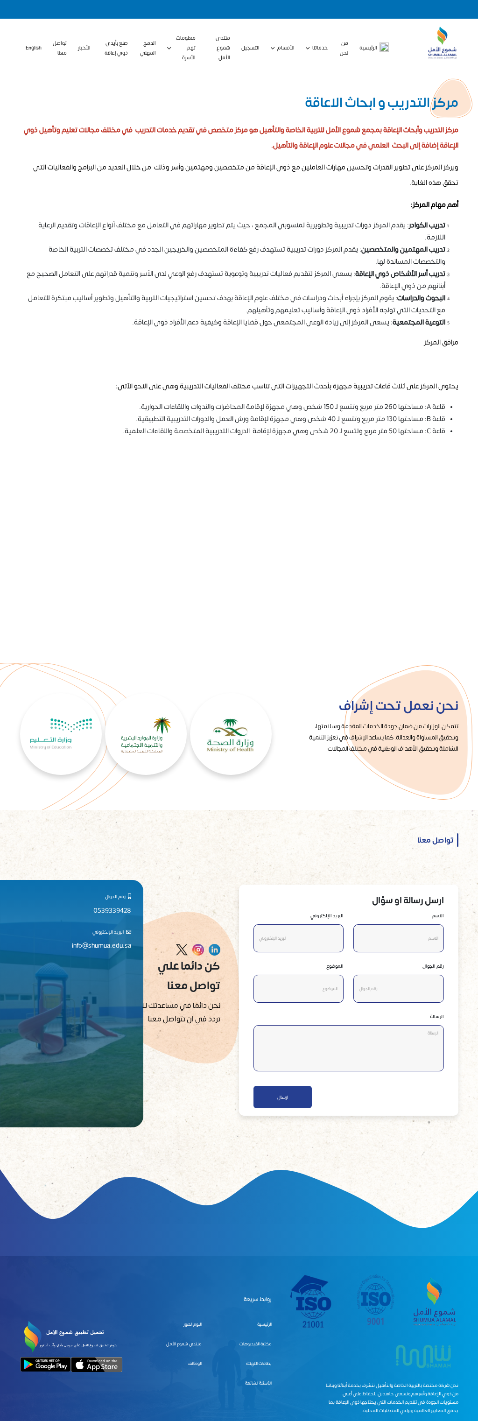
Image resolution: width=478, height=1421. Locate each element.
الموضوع (335, 966)
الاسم (438, 915)
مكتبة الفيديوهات (255, 1344)
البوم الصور (192, 1324)
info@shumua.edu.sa (101, 945)
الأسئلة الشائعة (258, 1383)
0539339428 (112, 910)
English (34, 47)
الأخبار (84, 47)
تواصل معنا (60, 47)
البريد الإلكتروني (327, 915)
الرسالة (437, 1016)
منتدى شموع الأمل (223, 47)
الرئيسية (368, 47)
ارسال (282, 1097)
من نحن (344, 47)
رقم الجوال (433, 966)
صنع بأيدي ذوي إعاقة (116, 47)
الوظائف (195, 1363)
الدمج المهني (148, 47)
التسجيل (250, 47)
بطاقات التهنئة (259, 1363)
